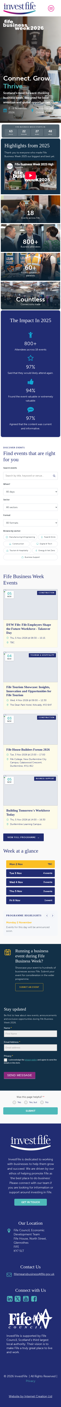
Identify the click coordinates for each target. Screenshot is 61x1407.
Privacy (30, 1381)
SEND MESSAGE (19, 1075)
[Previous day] (47, 915)
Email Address (12, 1042)
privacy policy (31, 1060)
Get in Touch (30, 1202)
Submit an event (29, 987)
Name (8, 1028)
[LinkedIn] (11, 1299)
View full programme (23, 837)
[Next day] (52, 915)
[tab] (30, 864)
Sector (6, 499)
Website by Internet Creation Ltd (30, 1396)
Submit (30, 1110)
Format (6, 515)
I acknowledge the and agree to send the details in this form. (30, 1061)
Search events (10, 468)
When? (6, 484)
